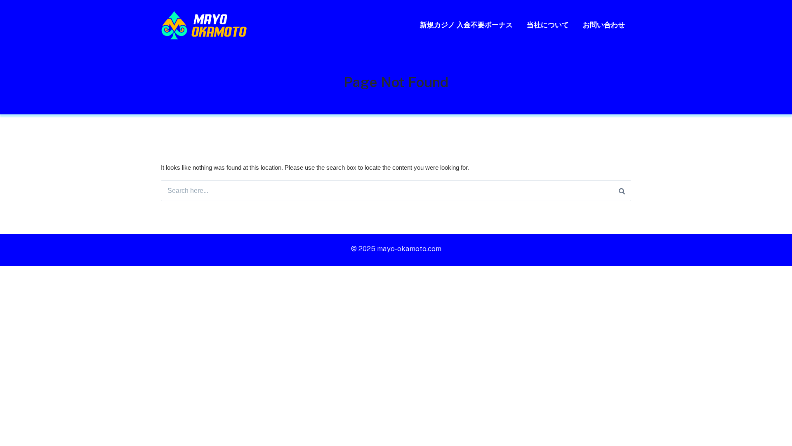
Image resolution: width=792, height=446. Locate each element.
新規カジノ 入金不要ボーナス (466, 25)
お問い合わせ (604, 25)
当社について (548, 25)
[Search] (622, 190)
